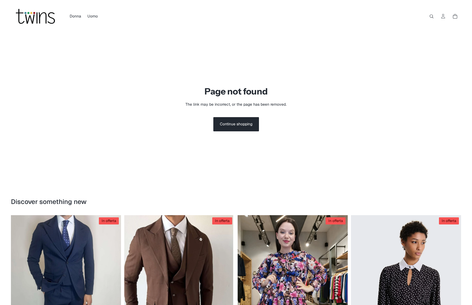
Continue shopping (236, 124)
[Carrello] (455, 16)
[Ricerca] (432, 16)
